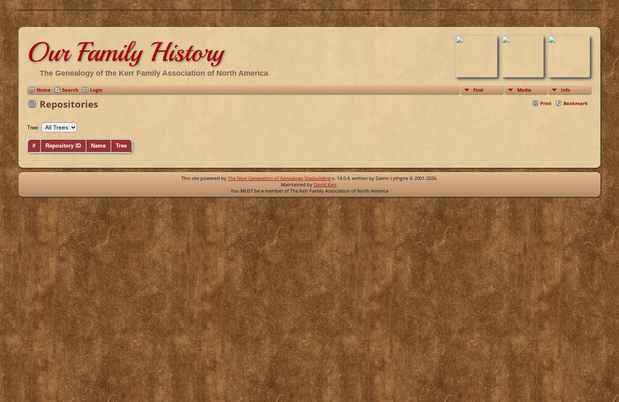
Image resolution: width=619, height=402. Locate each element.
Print (546, 103)
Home (44, 90)
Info (565, 90)
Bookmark (575, 103)
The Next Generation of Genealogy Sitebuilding (279, 178)
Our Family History (125, 52)
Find (478, 90)
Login (96, 90)
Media (524, 90)
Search (70, 90)
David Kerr (325, 184)
